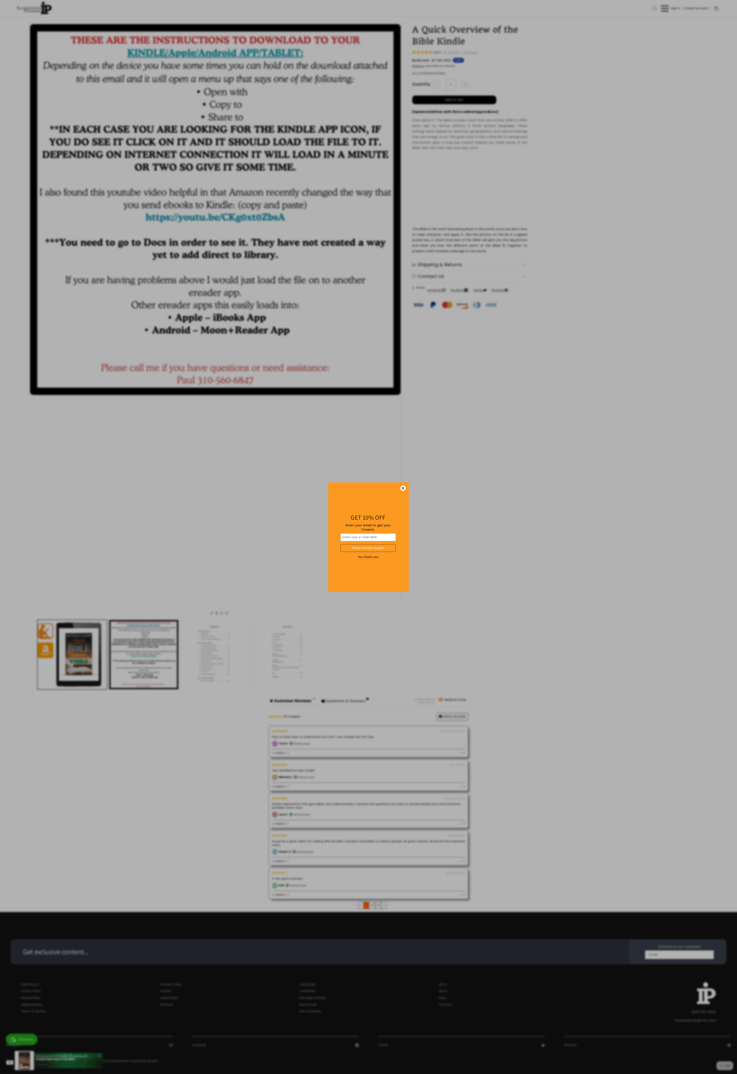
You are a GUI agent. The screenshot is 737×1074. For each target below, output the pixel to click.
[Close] (403, 488)
